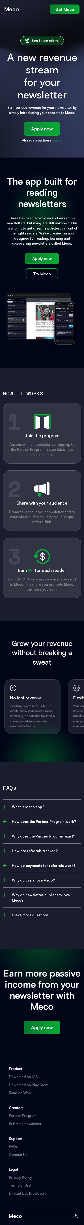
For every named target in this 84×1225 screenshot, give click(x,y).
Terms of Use (20, 1185)
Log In (57, 140)
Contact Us (18, 1154)
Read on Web (20, 1092)
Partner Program (23, 1115)
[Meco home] (11, 9)
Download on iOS (23, 1076)
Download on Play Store (29, 1085)
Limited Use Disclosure (28, 1193)
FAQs (13, 1146)
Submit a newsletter (25, 1123)
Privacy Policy (20, 1177)
